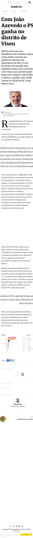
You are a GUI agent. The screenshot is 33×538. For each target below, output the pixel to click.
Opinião (19, 2)
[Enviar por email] (13, 360)
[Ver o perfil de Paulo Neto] (18, 400)
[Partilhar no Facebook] (8, 360)
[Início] (16, 6)
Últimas (9, 2)
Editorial (24, 11)
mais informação (4, 536)
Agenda (5, 11)
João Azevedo (6, 387)
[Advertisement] (16, 227)
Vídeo (13, 11)
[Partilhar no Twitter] (10, 360)
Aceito (26, 534)
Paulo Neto (18, 404)
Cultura (27, 2)
